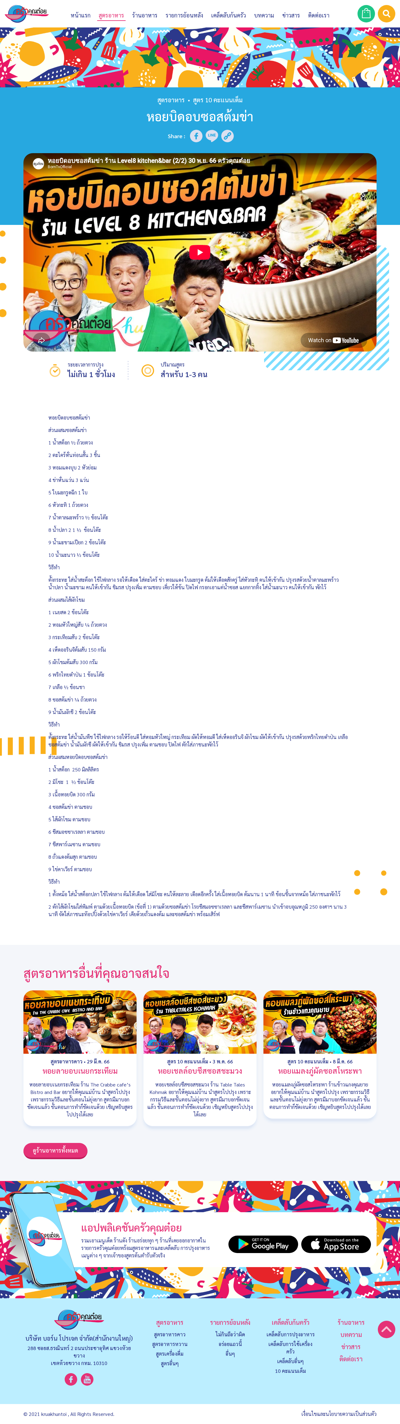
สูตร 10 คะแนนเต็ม (187, 1061)
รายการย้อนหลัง (230, 1322)
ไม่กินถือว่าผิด (230, 1334)
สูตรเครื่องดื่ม (169, 1353)
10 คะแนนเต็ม (290, 1371)
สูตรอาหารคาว (66, 1061)
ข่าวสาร (291, 15)
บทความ (264, 15)
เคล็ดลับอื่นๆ (290, 1361)
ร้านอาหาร (145, 15)
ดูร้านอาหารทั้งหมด (55, 1150)
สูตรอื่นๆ (170, 1363)
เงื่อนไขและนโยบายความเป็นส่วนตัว (339, 1414)
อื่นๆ (230, 1353)
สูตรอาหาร (171, 100)
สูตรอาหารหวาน (170, 1344)
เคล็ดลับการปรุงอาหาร (291, 1334)
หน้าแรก (81, 15)
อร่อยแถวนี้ (230, 1344)
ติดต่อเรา (350, 1359)
